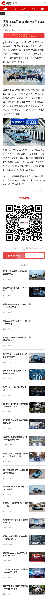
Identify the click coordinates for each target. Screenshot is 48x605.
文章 (14, 9)
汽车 (15, 3)
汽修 (33, 9)
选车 (24, 9)
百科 (43, 9)
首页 (5, 9)
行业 (13, 42)
